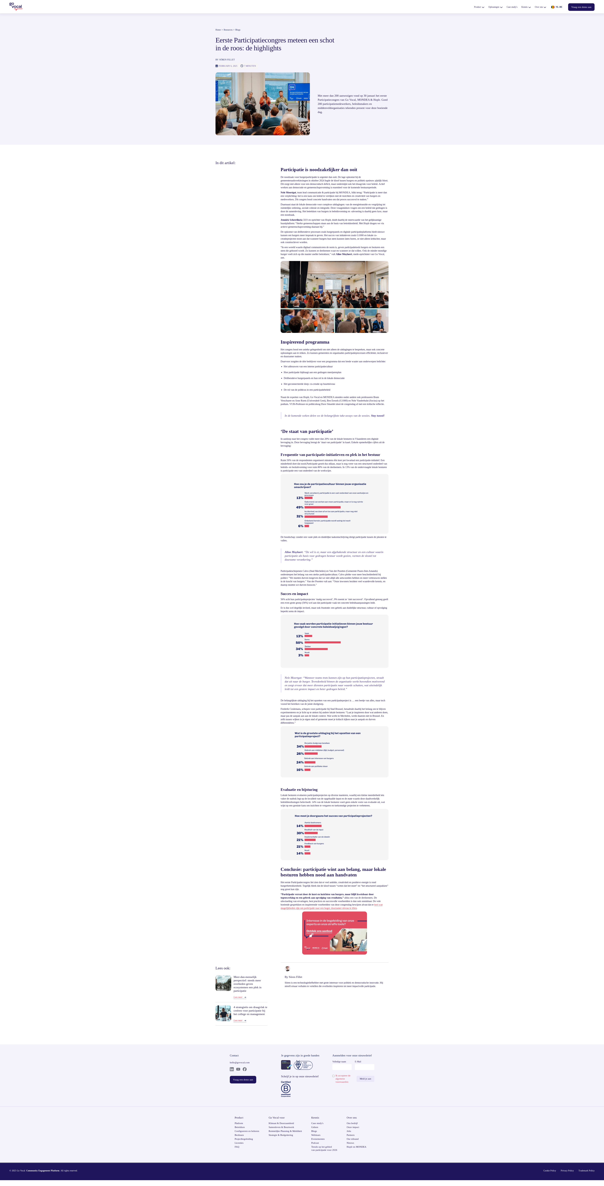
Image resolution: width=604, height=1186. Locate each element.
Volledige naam (339, 1061)
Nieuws (350, 1143)
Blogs (237, 30)
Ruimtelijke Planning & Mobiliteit (285, 1131)
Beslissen (239, 1135)
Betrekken (240, 1127)
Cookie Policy (549, 1170)
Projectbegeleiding (244, 1139)
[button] (479, 7)
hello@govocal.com (240, 1062)
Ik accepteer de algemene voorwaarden (343, 1078)
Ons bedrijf (352, 1123)
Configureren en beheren (247, 1131)
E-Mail (358, 1061)
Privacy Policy (567, 1170)
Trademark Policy (587, 1170)
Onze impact (353, 1127)
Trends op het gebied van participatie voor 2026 (324, 1148)
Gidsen (314, 1127)
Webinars (315, 1135)
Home (218, 30)
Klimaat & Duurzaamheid (281, 1123)
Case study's (317, 1123)
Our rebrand (353, 1139)
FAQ (237, 1147)
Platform (239, 1123)
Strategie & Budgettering (281, 1135)
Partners (351, 1135)
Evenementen (318, 1139)
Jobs (349, 1131)
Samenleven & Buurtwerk (281, 1127)
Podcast (315, 1143)
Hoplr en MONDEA (356, 1147)
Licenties (239, 1143)
